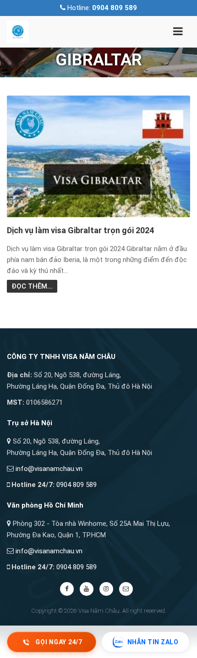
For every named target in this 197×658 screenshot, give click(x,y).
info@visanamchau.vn (49, 469)
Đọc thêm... (32, 286)
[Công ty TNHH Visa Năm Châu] (18, 31)
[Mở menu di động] (178, 33)
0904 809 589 (76, 485)
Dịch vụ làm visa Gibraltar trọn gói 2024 (80, 230)
